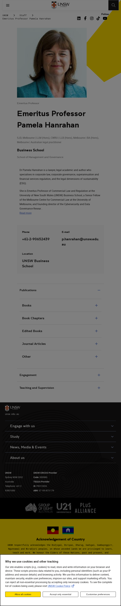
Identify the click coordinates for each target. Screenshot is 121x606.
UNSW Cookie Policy (61, 586)
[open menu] (8, 5)
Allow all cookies (23, 594)
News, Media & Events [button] (28, 447)
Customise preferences (98, 594)
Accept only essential (60, 594)
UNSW (5, 15)
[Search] (113, 5)
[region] (60, 580)
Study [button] (14, 437)
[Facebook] (85, 18)
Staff (23, 15)
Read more (26, 213)
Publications (28, 290)
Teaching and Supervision (37, 387)
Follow (105, 14)
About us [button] (17, 458)
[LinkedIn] (79, 18)
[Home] (60, 5)
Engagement (28, 375)
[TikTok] (98, 18)
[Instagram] (92, 18)
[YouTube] (105, 18)
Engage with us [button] (22, 426)
